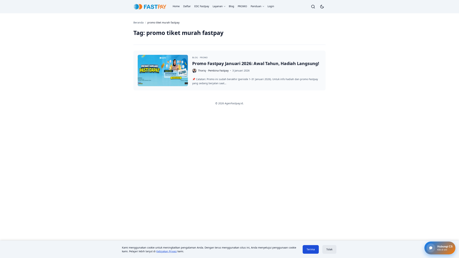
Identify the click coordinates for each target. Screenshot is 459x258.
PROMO (242, 6)
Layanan (218, 6)
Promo (204, 57)
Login (271, 6)
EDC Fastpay (201, 6)
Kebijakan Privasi (166, 251)
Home (176, 6)
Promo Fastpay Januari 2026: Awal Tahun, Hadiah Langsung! (255, 63)
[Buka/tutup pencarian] (313, 6)
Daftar (187, 6)
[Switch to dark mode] (322, 6)
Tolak (329, 249)
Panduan (256, 6)
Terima (311, 249)
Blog (231, 6)
